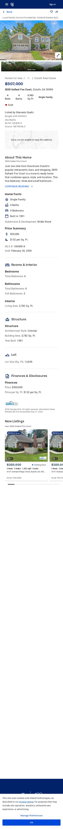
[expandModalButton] (58, 55)
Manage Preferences (31, 815)
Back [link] (9, 11)
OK (31, 822)
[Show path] (28, 78)
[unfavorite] (44, 433)
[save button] (51, 11)
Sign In (52, 4)
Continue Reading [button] (17, 186)
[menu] (7, 4)
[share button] (56, 12)
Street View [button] (31, 70)
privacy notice (26, 801)
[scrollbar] (34, 484)
